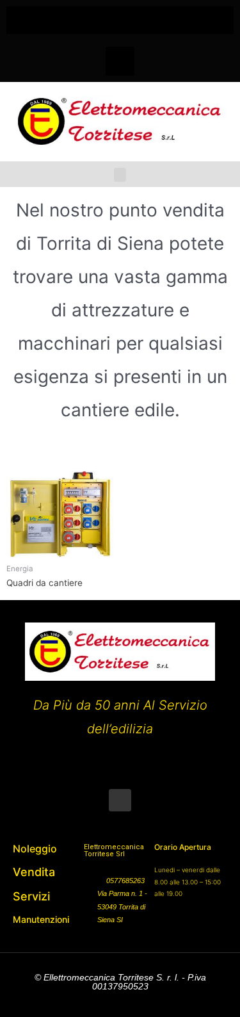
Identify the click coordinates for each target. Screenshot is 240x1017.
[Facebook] (120, 61)
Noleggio (35, 848)
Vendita (34, 872)
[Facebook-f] (120, 800)
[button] (120, 17)
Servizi (31, 896)
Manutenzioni (41, 919)
